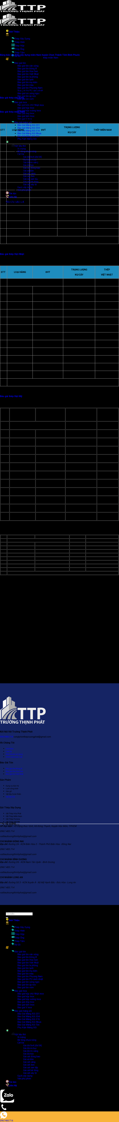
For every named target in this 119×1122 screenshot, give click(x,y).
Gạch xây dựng (24, 187)
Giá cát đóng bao (31, 168)
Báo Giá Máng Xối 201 (28, 125)
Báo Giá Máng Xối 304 (28, 128)
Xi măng (21, 1037)
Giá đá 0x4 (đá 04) (32, 157)
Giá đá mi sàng (30, 162)
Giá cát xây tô (30, 184)
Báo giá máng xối (23, 122)
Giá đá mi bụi (29, 159)
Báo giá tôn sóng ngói (28, 982)
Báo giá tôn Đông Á (27, 957)
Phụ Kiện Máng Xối (27, 1027)
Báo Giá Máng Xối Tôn (28, 136)
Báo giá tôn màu (25, 973)
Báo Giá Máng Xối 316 (28, 130)
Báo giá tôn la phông (27, 965)
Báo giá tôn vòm (25, 987)
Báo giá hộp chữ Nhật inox (30, 993)
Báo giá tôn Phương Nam (30, 87)
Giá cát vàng (29, 173)
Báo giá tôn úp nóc (26, 96)
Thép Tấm (20, 52)
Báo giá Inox (21, 102)
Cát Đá (20, 1042)
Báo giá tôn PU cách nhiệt (30, 979)
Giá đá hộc (28, 165)
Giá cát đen (29, 176)
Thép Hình (20, 42)
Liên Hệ (13, 197)
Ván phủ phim (24, 190)
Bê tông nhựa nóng (26, 151)
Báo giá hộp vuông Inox (29, 999)
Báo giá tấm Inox (25, 116)
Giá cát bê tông (30, 181)
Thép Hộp (19, 45)
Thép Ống (19, 49)
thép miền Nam (50, 57)
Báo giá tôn (20, 63)
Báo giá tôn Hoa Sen (27, 960)
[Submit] (7, 917)
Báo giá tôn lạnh (25, 968)
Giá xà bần (28, 170)
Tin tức (12, 193)
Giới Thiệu (14, 31)
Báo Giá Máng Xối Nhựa (29, 133)
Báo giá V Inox (24, 1007)
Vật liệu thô (20, 145)
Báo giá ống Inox (25, 1002)
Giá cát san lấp (30, 179)
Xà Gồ (17, 944)
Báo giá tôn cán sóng (27, 954)
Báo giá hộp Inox (25, 107)
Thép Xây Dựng (22, 38)
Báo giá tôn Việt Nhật (28, 962)
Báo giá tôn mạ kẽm (27, 971)
